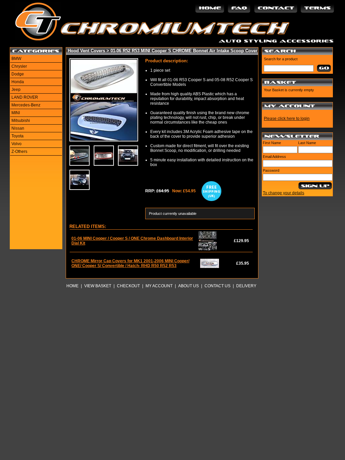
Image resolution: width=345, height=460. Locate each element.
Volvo (16, 143)
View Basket (97, 286)
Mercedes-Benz (25, 105)
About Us (188, 286)
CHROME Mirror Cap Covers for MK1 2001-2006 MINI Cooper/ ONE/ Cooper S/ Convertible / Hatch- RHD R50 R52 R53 (130, 263)
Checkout (128, 286)
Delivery (246, 286)
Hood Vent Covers (86, 50)
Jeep (16, 89)
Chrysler (19, 66)
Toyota (17, 136)
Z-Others (19, 151)
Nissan (17, 128)
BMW (16, 58)
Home (72, 286)
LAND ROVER (24, 97)
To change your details (283, 193)
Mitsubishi (20, 120)
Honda (17, 81)
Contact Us (217, 286)
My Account (159, 286)
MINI (15, 112)
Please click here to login (287, 118)
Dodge (17, 74)
